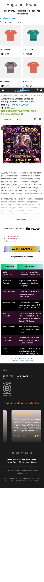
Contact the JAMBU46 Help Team (22, 360)
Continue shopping (8, 17)
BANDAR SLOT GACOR (9, 95)
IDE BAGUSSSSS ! (20, 105)
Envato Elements (14, 459)
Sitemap (34, 462)
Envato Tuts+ (11, 462)
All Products (24, 462)
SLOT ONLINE (25, 95)
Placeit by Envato (29, 459)
